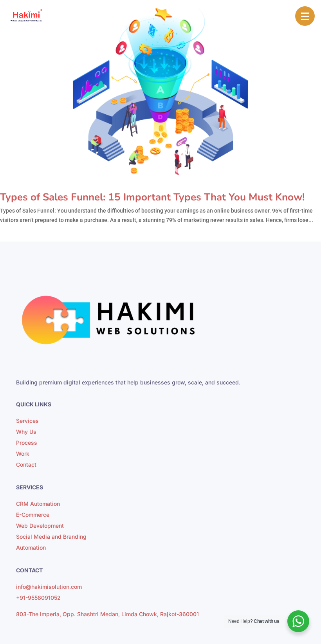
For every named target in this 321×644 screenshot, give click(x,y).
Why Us (26, 431)
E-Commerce (32, 514)
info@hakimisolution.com (49, 586)
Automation (31, 547)
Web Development (40, 525)
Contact (26, 464)
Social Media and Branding (51, 536)
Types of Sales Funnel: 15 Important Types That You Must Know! (152, 197)
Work (22, 453)
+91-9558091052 (38, 597)
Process (26, 442)
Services (27, 420)
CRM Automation (38, 503)
